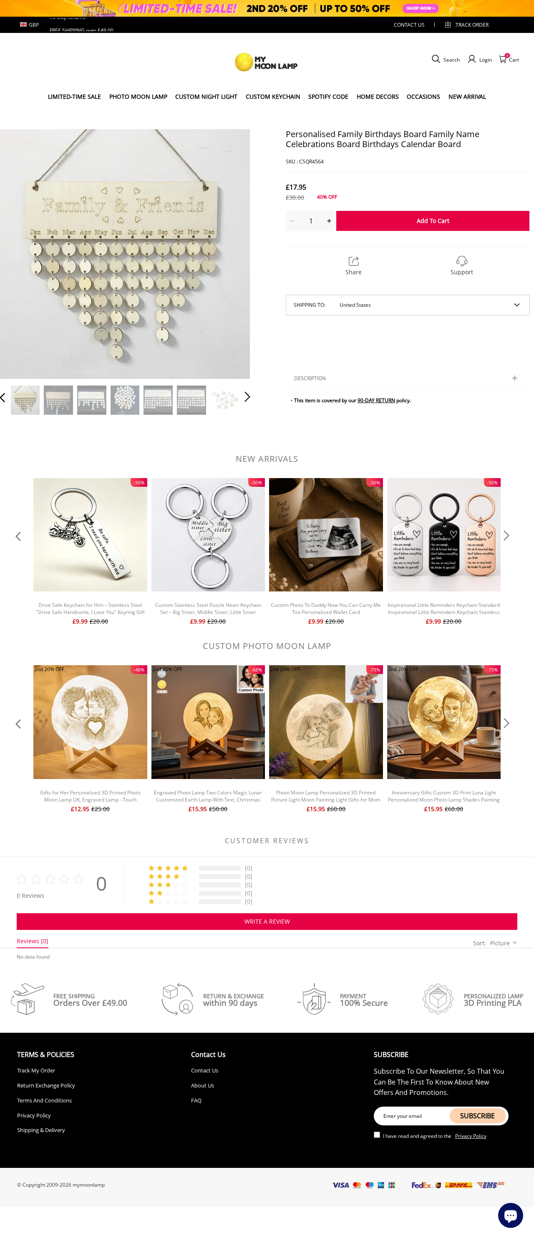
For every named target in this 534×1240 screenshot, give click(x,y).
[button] (19, 252)
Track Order (472, 24)
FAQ (196, 1100)
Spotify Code (328, 96)
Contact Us (204, 1070)
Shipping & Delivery (41, 1130)
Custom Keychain (273, 96)
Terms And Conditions (44, 1100)
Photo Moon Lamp (138, 96)
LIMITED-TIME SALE (74, 96)
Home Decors (378, 96)
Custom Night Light (206, 96)
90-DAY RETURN (376, 400)
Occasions (423, 96)
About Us (202, 1085)
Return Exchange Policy (46, 1085)
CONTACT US (409, 24)
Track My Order (36, 1070)
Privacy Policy (34, 1115)
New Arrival (467, 96)
